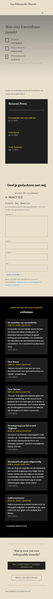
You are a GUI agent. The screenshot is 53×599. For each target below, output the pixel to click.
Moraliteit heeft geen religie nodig (24, 461)
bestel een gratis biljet (27, 577)
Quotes (26, 325)
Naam (8, 241)
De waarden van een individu (22, 118)
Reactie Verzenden (13, 274)
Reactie (9, 214)
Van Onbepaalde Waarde (23, 4)
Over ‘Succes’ (15, 147)
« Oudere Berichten (16, 526)
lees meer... (13, 350)
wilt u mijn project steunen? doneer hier (26, 565)
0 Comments (18, 55)
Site (6, 263)
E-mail (8, 252)
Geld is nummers (16, 498)
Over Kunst (13, 132)
